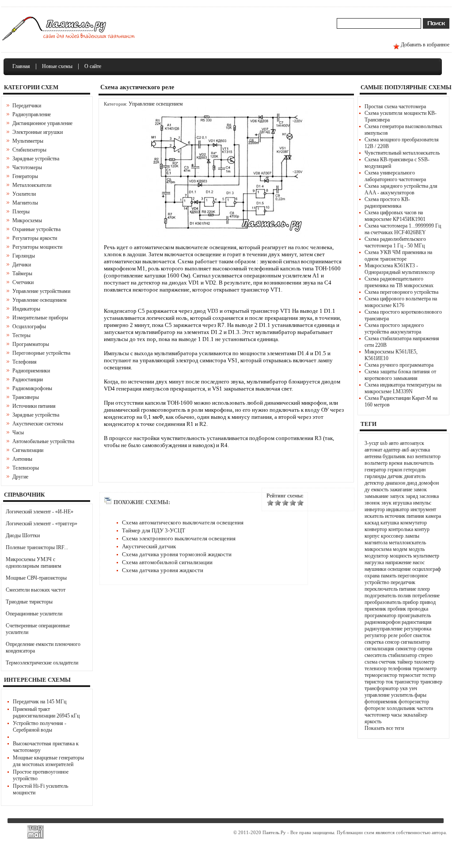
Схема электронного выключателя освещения (179, 538)
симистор (405, 648)
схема (371, 662)
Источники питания (34, 406)
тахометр (424, 662)
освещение (399, 569)
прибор (410, 602)
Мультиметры (27, 141)
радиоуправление (384, 629)
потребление (426, 595)
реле (393, 635)
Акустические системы (37, 424)
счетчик (387, 662)
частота (425, 708)
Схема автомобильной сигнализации (167, 562)
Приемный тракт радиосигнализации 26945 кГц (46, 712)
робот (405, 635)
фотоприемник (381, 702)
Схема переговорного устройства (401, 292)
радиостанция (417, 622)
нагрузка (374, 562)
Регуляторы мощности (37, 247)
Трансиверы (25, 397)
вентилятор (428, 456)
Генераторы (25, 176)
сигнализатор (415, 642)
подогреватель (380, 595)
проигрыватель (414, 615)
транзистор (407, 682)
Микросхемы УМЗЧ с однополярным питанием (33, 562)
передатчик (403, 582)
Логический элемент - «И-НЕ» (39, 512)
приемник (375, 609)
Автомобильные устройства (43, 441)
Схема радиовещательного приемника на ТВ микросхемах (399, 282)
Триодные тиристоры (29, 602)
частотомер (377, 715)
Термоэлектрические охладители (42, 663)
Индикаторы (26, 309)
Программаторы (30, 344)
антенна (373, 456)
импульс (422, 503)
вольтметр (376, 463)
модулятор (376, 556)
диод (412, 483)
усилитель (402, 695)
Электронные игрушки (37, 132)
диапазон (395, 483)
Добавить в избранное (425, 45)
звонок (372, 503)
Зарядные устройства (35, 159)
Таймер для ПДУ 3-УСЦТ (153, 530)
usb (384, 443)
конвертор (376, 529)
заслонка (429, 496)
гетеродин (414, 470)
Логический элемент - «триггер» (41, 523)
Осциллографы (29, 326)
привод (428, 602)
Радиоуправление (31, 114)
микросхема (378, 549)
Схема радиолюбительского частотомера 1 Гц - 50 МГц (395, 242)
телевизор (376, 668)
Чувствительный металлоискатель (402, 153)
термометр (425, 668)
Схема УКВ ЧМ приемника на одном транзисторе (398, 255)
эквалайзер (415, 715)
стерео (425, 655)
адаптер (392, 450)
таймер (405, 662)
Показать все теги (384, 728)
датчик (395, 476)
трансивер (431, 682)
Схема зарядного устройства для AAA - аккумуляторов (401, 189)
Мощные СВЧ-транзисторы (36, 578)
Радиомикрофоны (32, 388)
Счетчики (23, 282)
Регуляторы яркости (34, 238)
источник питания (404, 516)
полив (404, 595)
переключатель (381, 589)
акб (405, 450)
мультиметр (426, 556)
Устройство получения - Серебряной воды (39, 726)
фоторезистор (414, 702)
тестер (429, 675)
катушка (389, 523)
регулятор (376, 635)
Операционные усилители (34, 614)
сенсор (392, 642)
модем (400, 549)
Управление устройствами (41, 291)
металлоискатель (407, 542)
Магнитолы (25, 203)
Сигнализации (27, 450)
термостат (410, 675)
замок (420, 489)
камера (433, 516)
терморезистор (381, 675)
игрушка (402, 503)
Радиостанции (27, 379)
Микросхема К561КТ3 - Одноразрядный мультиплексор (400, 268)
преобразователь (383, 602)
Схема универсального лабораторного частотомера (395, 176)
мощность (401, 556)
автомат (373, 450)
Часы (18, 432)
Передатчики (26, 106)
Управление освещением (39, 300)
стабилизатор (402, 655)
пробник (397, 609)
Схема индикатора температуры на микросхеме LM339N (403, 388)
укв (404, 688)
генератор (375, 470)
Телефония (24, 362)
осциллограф (426, 569)
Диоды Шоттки (23, 535)
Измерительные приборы (40, 318)
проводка (417, 609)
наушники (375, 569)
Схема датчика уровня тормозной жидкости (177, 554)
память (388, 576)
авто (394, 443)
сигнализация (379, 648)
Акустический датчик (149, 546)
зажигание (401, 489)
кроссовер (392, 536)
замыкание (376, 496)
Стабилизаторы (29, 150)
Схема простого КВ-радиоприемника (387, 202)
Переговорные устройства (41, 353)
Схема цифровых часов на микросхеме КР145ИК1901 (395, 215)
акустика (420, 450)
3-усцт (372, 443)
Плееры (21, 212)
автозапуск (412, 443)
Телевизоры (25, 468)
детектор (374, 483)
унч (413, 688)
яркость (373, 721)
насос (419, 562)
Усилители (24, 194)
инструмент (423, 509)
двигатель (415, 476)
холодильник (401, 708)
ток (389, 682)
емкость (379, 489)
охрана (372, 576)
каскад (372, 523)
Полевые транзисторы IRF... (37, 547)
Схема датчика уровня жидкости (162, 570)
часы (396, 715)
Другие (20, 477)
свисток (421, 635)
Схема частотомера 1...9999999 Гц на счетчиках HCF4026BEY (403, 229)
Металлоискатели (31, 185)
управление (377, 695)
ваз (410, 456)
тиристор (374, 682)
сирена (425, 648)
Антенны (22, 459)
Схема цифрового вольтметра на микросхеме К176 (401, 302)
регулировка (417, 629)
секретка (374, 642)
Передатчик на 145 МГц (39, 702)
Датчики (21, 265)
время (396, 463)
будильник (394, 456)
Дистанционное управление (42, 123)
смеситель (376, 655)
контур (421, 529)
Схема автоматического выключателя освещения (182, 522)
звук (386, 503)
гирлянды (375, 476)
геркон (395, 470)
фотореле (375, 708)
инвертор (375, 509)
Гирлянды (23, 256)
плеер (424, 589)
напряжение (398, 562)
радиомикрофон (382, 622)
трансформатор (382, 688)
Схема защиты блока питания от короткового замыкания (400, 374)
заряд (412, 496)
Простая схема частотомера (395, 106)
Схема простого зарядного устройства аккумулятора (394, 328)
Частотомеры (27, 167)
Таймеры (22, 273)
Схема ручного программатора (399, 365)
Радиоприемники (31, 371)
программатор (380, 615)
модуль (417, 549)
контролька (400, 529)
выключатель (418, 463)
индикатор (397, 509)
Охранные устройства (36, 229)
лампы (412, 536)
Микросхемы (27, 220)
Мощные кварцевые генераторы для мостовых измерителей (48, 761)
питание (407, 589)
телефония (399, 668)
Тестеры (21, 335)
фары (420, 695)
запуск (397, 496)
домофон (428, 483)
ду (367, 489)
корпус (372, 536)
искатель (374, 516)
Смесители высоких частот (35, 590)
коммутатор (413, 523)
